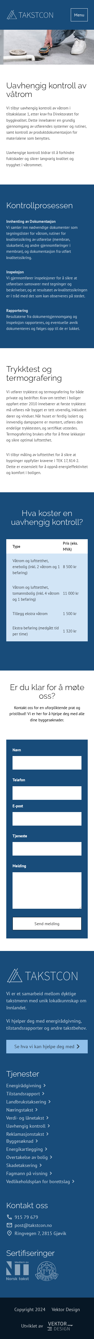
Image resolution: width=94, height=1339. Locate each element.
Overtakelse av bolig (27, 1157)
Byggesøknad (19, 1141)
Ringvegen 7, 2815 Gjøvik (40, 1233)
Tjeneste (20, 836)
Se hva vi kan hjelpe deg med (44, 1046)
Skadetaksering (21, 1165)
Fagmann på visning (27, 1173)
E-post (18, 806)
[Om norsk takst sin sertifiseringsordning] (17, 1271)
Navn (17, 750)
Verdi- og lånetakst (25, 1118)
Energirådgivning (23, 1086)
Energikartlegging (24, 1149)
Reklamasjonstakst (25, 1134)
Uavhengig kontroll (25, 1126)
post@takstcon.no (33, 1225)
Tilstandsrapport (23, 1094)
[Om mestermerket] (46, 1271)
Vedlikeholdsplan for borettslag (38, 1181)
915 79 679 (26, 1217)
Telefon (19, 780)
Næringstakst (19, 1110)
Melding (19, 866)
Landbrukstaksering (26, 1102)
